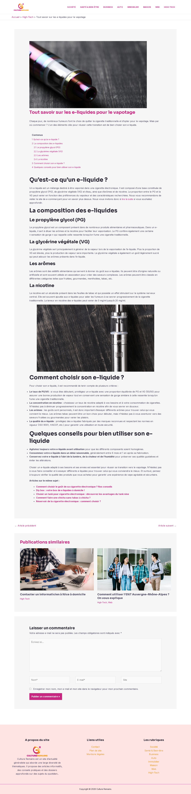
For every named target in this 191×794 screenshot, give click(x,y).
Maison (147, 7)
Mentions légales (95, 754)
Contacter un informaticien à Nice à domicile (53, 594)
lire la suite (127, 199)
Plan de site (95, 750)
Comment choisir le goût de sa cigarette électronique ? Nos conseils (74, 486)
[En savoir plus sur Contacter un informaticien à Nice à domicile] (57, 569)
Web (157, 7)
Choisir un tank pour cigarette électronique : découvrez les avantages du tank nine (82, 494)
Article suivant (167, 525)
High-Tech (169, 7)
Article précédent (25, 525)
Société (71, 7)
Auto (120, 7)
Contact (95, 746)
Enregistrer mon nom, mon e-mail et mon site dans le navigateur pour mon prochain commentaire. (85, 689)
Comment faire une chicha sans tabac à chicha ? (63, 497)
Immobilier (133, 7)
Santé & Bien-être (89, 7)
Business (108, 7)
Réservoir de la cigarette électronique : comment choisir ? (68, 501)
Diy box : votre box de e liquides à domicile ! (60, 490)
